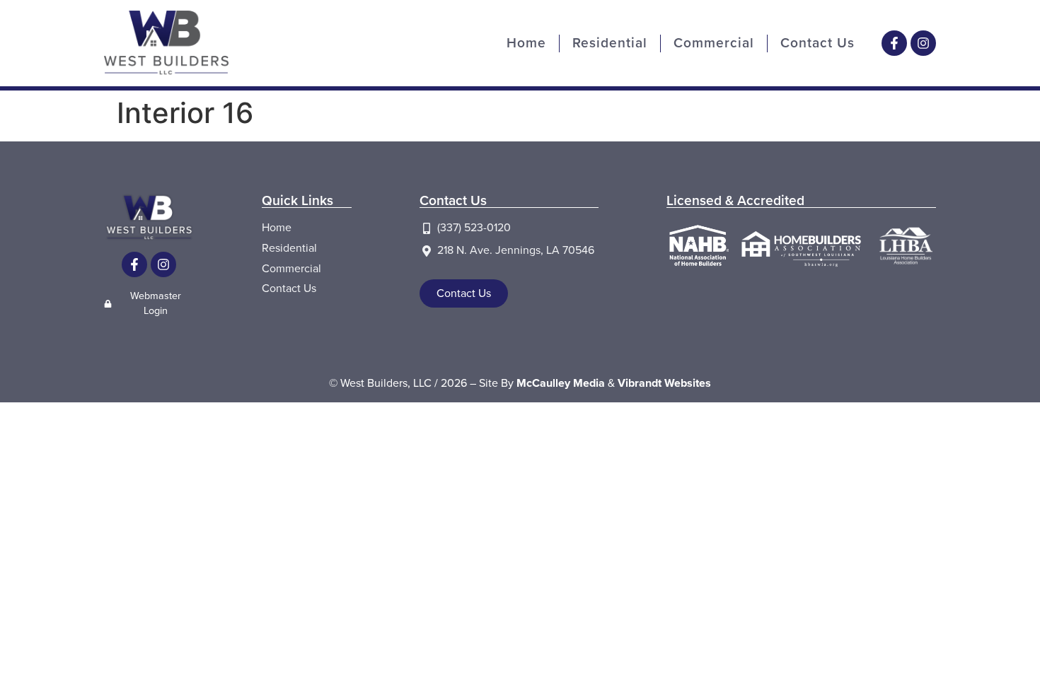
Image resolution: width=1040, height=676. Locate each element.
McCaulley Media (560, 383)
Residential (609, 43)
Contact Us (817, 43)
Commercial (714, 43)
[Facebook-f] (894, 43)
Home (526, 43)
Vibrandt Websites (664, 383)
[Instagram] (923, 43)
